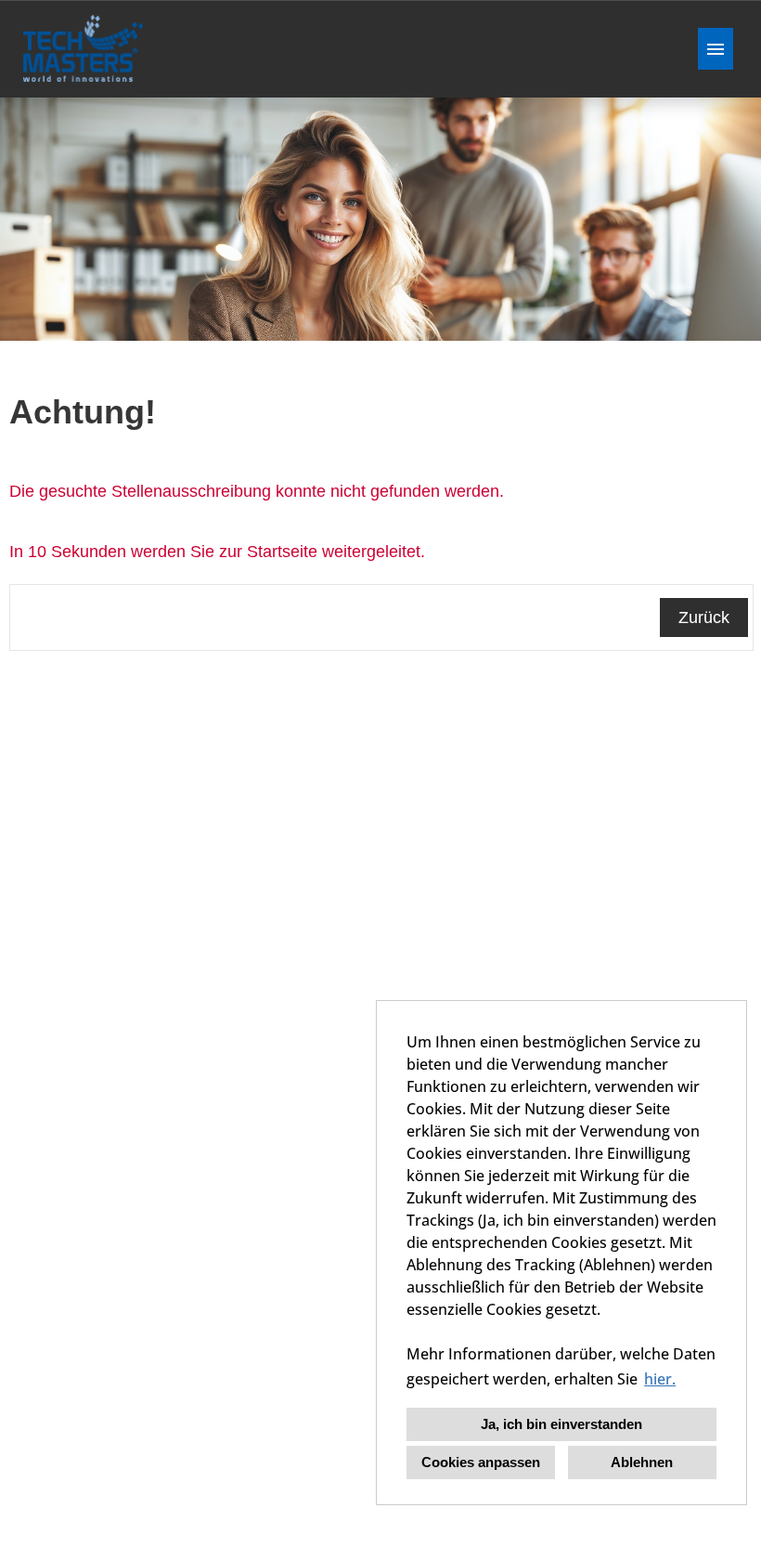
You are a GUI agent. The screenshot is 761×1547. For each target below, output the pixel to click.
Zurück (703, 617)
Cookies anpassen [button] (480, 1462)
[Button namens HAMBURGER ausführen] (715, 49)
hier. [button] (660, 1379)
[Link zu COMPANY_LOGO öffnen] (83, 49)
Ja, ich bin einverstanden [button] (561, 1424)
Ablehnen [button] (642, 1462)
